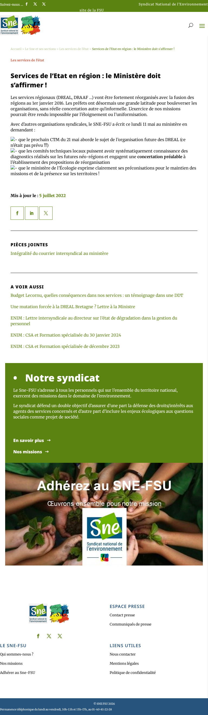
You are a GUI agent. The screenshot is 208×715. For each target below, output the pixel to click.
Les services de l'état (74, 49)
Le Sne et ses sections (40, 49)
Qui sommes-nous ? (16, 654)
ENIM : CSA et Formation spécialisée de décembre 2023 (65, 346)
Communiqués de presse (130, 624)
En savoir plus (28, 440)
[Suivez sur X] (35, 4)
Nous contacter (123, 654)
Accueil (16, 49)
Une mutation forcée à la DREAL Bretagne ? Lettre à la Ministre (73, 306)
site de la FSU (92, 10)
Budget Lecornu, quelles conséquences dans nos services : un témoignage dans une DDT (97, 295)
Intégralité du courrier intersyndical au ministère (59, 253)
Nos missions (27, 452)
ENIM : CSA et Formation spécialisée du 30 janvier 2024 (66, 335)
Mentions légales (124, 663)
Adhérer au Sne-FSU (17, 672)
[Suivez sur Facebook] (26, 4)
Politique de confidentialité (133, 672)
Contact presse (122, 615)
